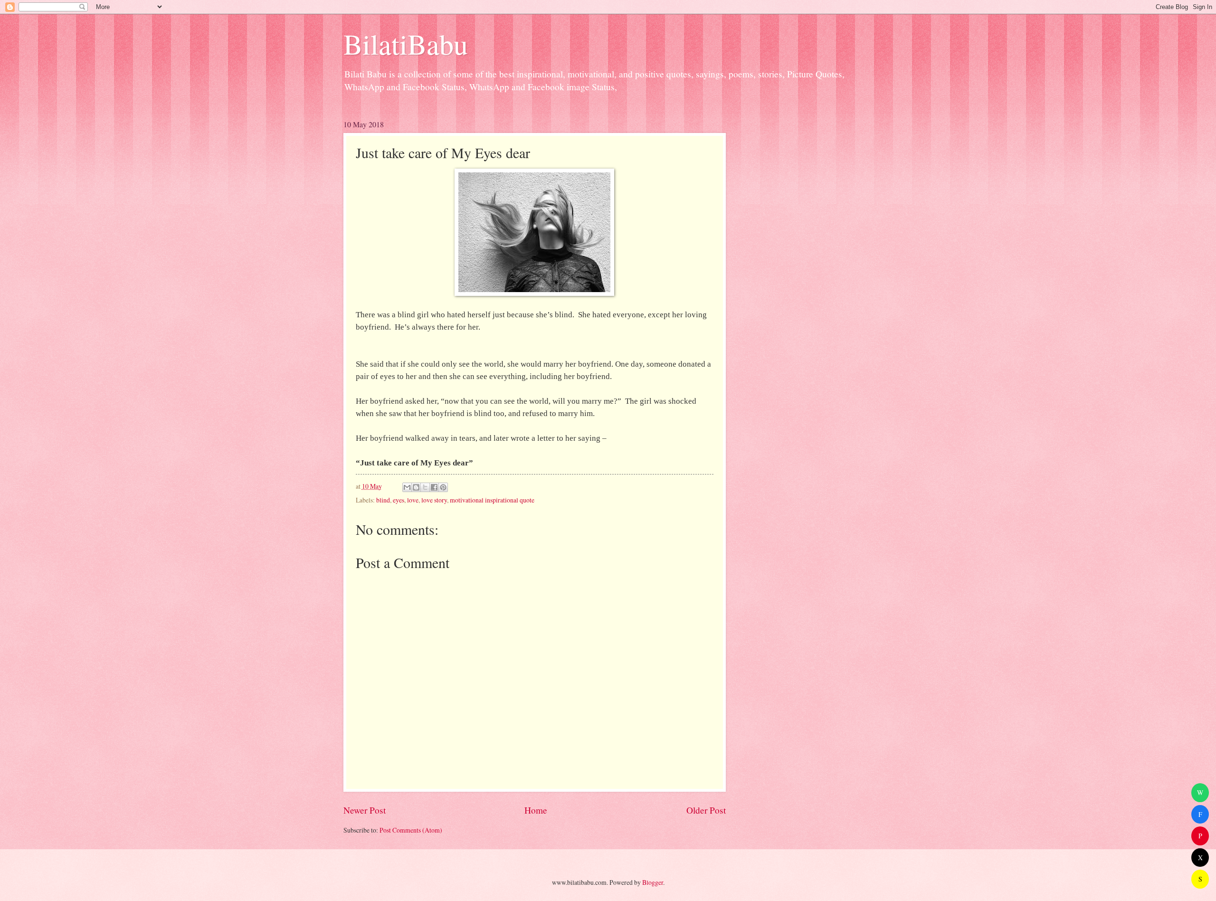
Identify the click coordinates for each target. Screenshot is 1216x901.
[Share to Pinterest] (443, 487)
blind (383, 499)
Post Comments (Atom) (411, 830)
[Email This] (407, 487)
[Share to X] (425, 487)
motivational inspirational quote (492, 499)
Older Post (706, 810)
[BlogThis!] (416, 487)
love (412, 499)
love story (434, 499)
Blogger (652, 882)
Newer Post (364, 810)
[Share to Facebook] (434, 487)
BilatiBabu (405, 44)
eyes (398, 499)
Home (535, 810)
